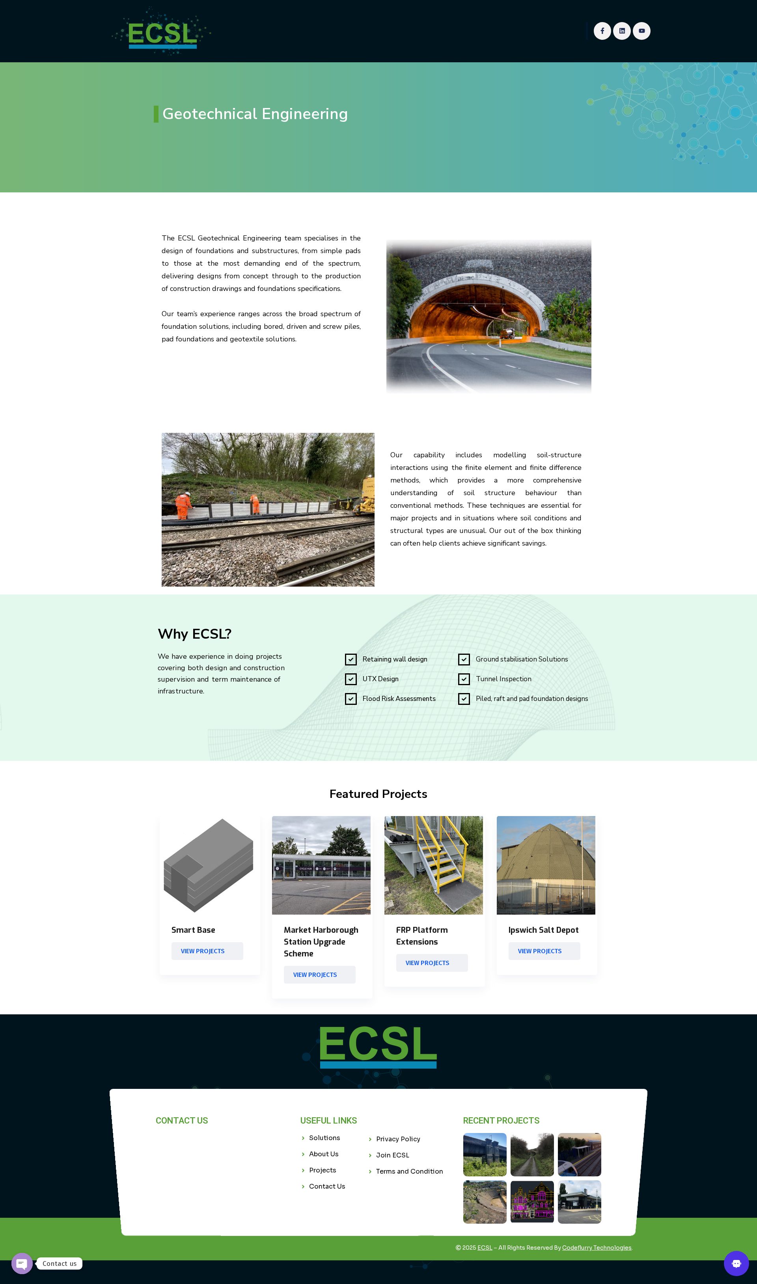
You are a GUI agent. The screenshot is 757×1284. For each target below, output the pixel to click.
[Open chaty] (22, 1263)
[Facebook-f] (603, 31)
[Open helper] (736, 1263)
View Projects (203, 951)
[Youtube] (642, 31)
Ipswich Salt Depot (544, 930)
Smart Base (193, 930)
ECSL (484, 1247)
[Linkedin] (622, 31)
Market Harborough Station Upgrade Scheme (321, 942)
